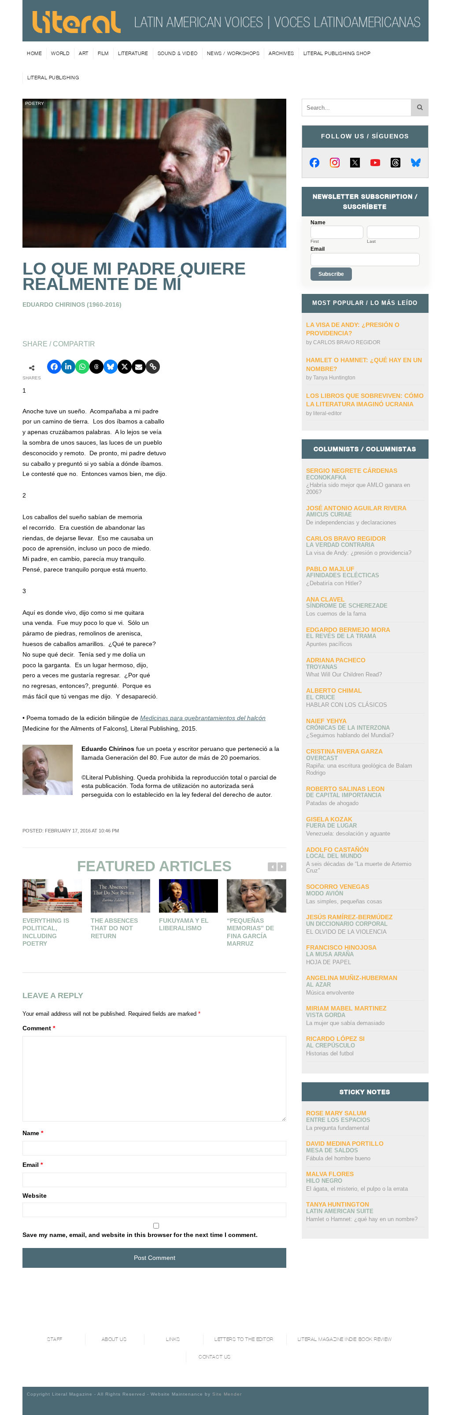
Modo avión (324, 893)
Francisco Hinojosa (341, 947)
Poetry (34, 103)
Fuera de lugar (331, 825)
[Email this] (139, 367)
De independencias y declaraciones (351, 522)
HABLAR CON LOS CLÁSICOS (346, 705)
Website (34, 1195)
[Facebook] (314, 162)
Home (34, 53)
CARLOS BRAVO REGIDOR (347, 342)
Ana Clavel (325, 599)
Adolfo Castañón (337, 849)
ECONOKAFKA (326, 477)
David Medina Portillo (345, 1143)
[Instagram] (335, 162)
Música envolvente (330, 992)
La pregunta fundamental (337, 1128)
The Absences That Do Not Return (114, 928)
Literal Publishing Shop (337, 53)
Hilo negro (324, 1180)
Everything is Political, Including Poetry (45, 932)
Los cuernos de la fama (336, 613)
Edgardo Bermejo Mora (348, 629)
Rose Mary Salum (336, 1113)
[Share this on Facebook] (54, 367)
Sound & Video (178, 53)
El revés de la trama (341, 636)
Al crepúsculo (330, 1045)
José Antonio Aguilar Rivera (356, 508)
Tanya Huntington (334, 378)
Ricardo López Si (335, 1038)
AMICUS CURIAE (329, 514)
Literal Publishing (53, 77)
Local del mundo (334, 856)
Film (103, 53)
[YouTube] (375, 162)
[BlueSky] (416, 162)
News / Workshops (233, 53)
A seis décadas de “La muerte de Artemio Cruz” (358, 867)
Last (371, 241)
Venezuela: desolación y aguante (348, 833)
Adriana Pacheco (336, 660)
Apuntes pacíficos (329, 644)
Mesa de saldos (332, 1150)
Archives (281, 53)
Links (173, 1339)
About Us (114, 1339)
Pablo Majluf (330, 568)
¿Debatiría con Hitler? (334, 583)
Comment (38, 1028)
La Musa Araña (330, 954)
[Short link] (153, 367)
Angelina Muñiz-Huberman (351, 977)
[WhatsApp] (82, 367)
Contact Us (215, 1357)
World (60, 53)
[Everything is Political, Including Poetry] (52, 896)
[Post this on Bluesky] (111, 367)
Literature (133, 53)
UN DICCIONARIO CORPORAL (347, 924)
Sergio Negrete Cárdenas (351, 470)
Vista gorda (325, 1015)
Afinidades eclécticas (342, 575)
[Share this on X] (125, 367)
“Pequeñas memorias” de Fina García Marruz (250, 932)
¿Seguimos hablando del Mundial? (350, 735)
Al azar (318, 984)
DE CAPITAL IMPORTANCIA (343, 795)
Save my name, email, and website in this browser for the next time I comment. (140, 1234)
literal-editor (327, 413)
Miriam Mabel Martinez (346, 1008)
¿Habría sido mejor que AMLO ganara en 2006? (358, 488)
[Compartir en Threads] (96, 367)
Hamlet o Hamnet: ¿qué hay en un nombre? (362, 1219)
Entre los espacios (338, 1120)
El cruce (320, 697)
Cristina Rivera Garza (344, 751)
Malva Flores (330, 1173)
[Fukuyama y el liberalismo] (188, 896)
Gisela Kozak (329, 819)
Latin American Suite (339, 1211)
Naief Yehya (326, 720)
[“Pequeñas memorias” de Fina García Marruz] (256, 896)
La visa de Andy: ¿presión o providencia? (358, 553)
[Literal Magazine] (77, 30)
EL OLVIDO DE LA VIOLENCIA (346, 931)
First (315, 241)
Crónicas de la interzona (348, 727)
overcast (322, 758)
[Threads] (395, 162)
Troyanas (321, 667)
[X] (355, 162)
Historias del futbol (330, 1053)
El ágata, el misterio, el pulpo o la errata (357, 1188)
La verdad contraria (340, 545)
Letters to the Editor (244, 1339)
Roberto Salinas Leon (345, 788)
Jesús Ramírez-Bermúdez (349, 917)
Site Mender (227, 1394)
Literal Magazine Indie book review (345, 1339)
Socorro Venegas (337, 886)
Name (32, 1132)
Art (84, 53)
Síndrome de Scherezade (347, 605)
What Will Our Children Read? (344, 674)
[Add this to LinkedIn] (68, 367)
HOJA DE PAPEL (328, 962)
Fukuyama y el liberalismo (184, 924)
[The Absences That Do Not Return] (120, 896)
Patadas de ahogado (332, 803)
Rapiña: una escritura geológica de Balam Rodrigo (359, 769)
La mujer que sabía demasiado (345, 1023)
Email (32, 1164)
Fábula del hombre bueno (338, 1158)
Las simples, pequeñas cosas (344, 901)
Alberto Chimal (334, 690)
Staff (55, 1339)
